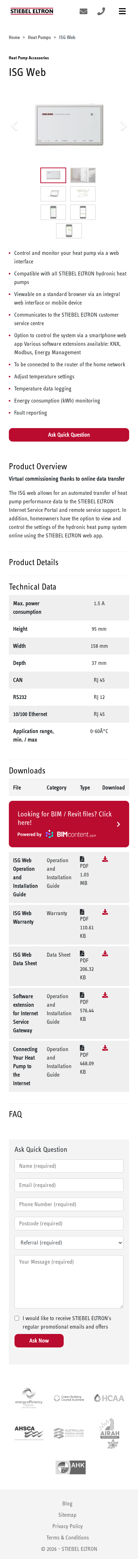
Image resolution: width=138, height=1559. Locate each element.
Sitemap (67, 1515)
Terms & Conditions (67, 1538)
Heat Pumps (39, 37)
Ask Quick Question (69, 435)
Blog (67, 1503)
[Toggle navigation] (122, 11)
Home (14, 37)
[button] (14, 125)
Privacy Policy (67, 1526)
